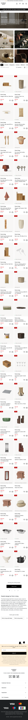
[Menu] (26, 3)
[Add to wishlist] (10, 100)
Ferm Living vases (18, 618)
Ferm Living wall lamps (7, 618)
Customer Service (6, 683)
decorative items (4, 605)
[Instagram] (14, 676)
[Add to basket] (12, 100)
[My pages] (16, 3)
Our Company (5, 697)
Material (23, 64)
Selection (4, 687)
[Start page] (3, 4)
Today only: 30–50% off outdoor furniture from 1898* (14, 9)
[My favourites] (19, 3)
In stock (6, 64)
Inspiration (4, 692)
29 (14, 590)
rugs (13, 603)
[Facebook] (10, 676)
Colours (17, 64)
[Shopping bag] (23, 3)
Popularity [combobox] (19, 67)
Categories (11, 64)
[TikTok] (18, 676)
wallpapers (21, 603)
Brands (2, 11)
